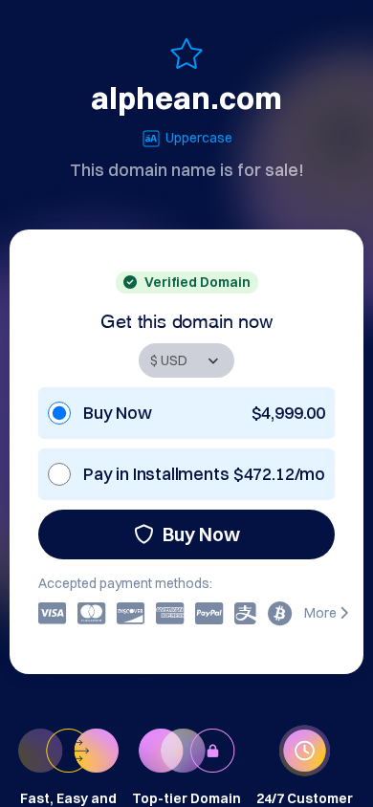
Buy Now (201, 534)
